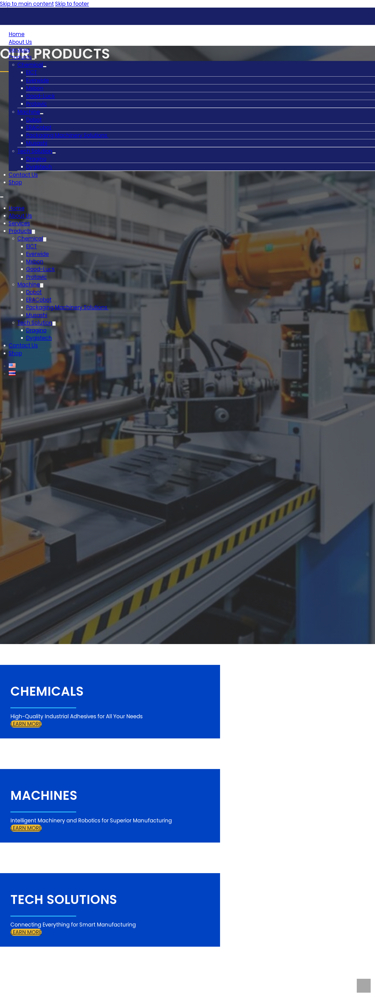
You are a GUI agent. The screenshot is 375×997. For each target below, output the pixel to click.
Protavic (36, 103)
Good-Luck (40, 96)
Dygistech (39, 166)
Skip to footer (72, 3)
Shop (15, 182)
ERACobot (38, 127)
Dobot (34, 119)
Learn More (26, 724)
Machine (28, 111)
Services (19, 49)
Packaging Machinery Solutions (67, 135)
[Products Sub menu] (33, 59)
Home (17, 34)
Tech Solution (34, 151)
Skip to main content (27, 3)
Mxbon (34, 88)
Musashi (36, 143)
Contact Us (23, 174)
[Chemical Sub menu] (44, 66)
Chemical (30, 64)
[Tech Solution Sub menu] (54, 153)
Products (20, 57)
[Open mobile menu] (1, 197)
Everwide (37, 80)
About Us (20, 42)
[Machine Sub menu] (41, 113)
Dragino (36, 158)
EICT (31, 72)
